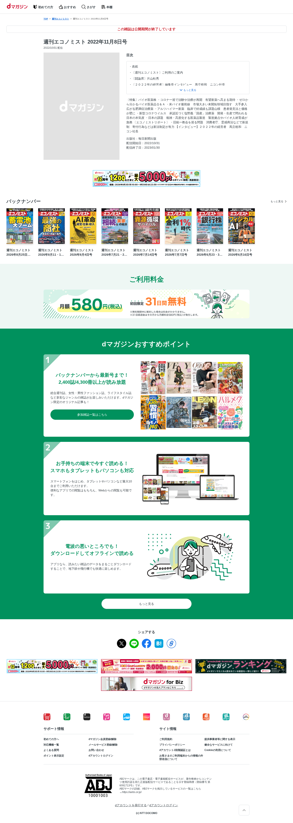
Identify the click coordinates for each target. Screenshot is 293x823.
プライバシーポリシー (172, 744)
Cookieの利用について (217, 750)
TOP (46, 19)
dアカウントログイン (101, 755)
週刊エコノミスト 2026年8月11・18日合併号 (50, 252)
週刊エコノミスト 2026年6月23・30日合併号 (209, 252)
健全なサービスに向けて (218, 744)
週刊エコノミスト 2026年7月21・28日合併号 (113, 252)
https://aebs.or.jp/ (132, 792)
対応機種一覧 (51, 744)
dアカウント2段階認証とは (175, 750)
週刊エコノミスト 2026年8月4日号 (82, 252)
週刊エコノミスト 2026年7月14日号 (145, 252)
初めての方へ (51, 739)
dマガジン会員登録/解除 (102, 739)
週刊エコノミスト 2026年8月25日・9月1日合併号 (19, 252)
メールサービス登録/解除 (103, 744)
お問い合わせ (96, 750)
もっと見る (276, 201)
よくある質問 (51, 750)
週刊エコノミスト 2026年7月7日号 (177, 252)
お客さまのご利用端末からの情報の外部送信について (181, 757)
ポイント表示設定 (54, 755)
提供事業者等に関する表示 (219, 739)
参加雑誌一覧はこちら (92, 414)
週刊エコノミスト (60, 19)
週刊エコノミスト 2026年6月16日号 (240, 252)
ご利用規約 (165, 739)
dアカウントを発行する (131, 805)
